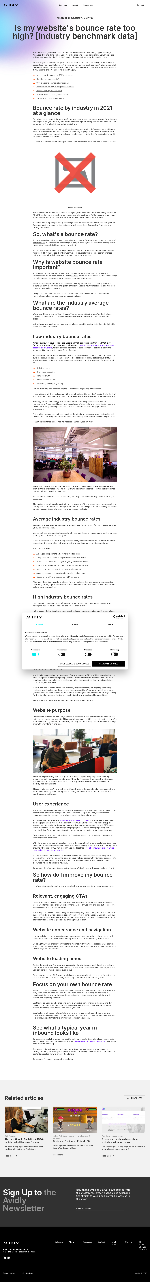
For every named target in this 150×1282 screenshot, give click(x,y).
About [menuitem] (71, 1242)
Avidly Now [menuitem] (114, 1243)
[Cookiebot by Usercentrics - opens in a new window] (115, 617)
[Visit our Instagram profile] (4, 1258)
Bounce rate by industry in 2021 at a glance (54, 75)
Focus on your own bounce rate (50, 98)
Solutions (63, 5)
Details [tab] (75, 625)
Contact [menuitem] (101, 1242)
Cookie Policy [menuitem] (28, 1273)
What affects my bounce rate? (49, 90)
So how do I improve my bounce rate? (52, 94)
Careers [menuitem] (128, 1242)
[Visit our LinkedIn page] (9, 1258)
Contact (140, 5)
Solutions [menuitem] (59, 1242)
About (75, 5)
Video (55, 1136)
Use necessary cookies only (74, 664)
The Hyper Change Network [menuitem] (143, 1245)
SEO (6, 1136)
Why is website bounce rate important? (53, 83)
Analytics (89, 18)
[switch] (61, 654)
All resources (134, 1098)
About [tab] (110, 625)
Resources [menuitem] (87, 1242)
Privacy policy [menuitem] (9, 1273)
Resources (88, 5)
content (74, 276)
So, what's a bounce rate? (47, 79)
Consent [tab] (39, 625)
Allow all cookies (108, 664)
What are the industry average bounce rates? (55, 87)
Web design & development (69, 18)
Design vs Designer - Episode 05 (71, 1141)
